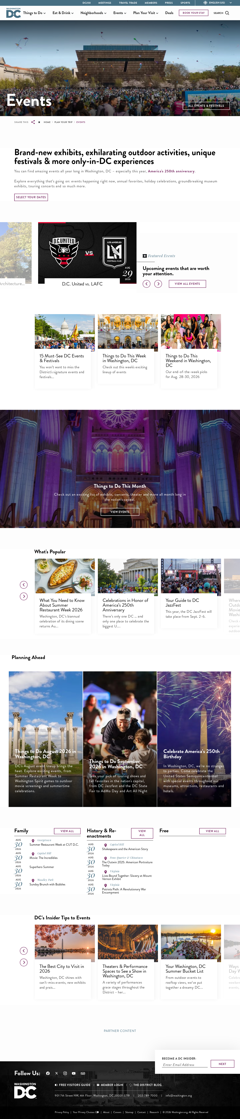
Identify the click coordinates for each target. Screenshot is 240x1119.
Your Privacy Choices (83, 1112)
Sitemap (129, 1112)
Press (169, 3)
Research (154, 1112)
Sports (185, 3)
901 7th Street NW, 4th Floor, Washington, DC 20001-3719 (92, 1095)
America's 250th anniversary (171, 171)
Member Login (112, 1085)
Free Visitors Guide (74, 1085)
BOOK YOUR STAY (194, 13)
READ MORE (50, 793)
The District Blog (147, 1085)
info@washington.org (179, 1095)
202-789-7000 (148, 1095)
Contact (141, 1112)
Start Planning (199, 793)
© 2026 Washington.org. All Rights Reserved (185, 1112)
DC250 (87, 3)
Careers (117, 1112)
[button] (206, 106)
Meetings (104, 3)
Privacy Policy (62, 1112)
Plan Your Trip (63, 122)
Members (151, 3)
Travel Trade (128, 3)
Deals (169, 12)
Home (47, 122)
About (106, 1112)
